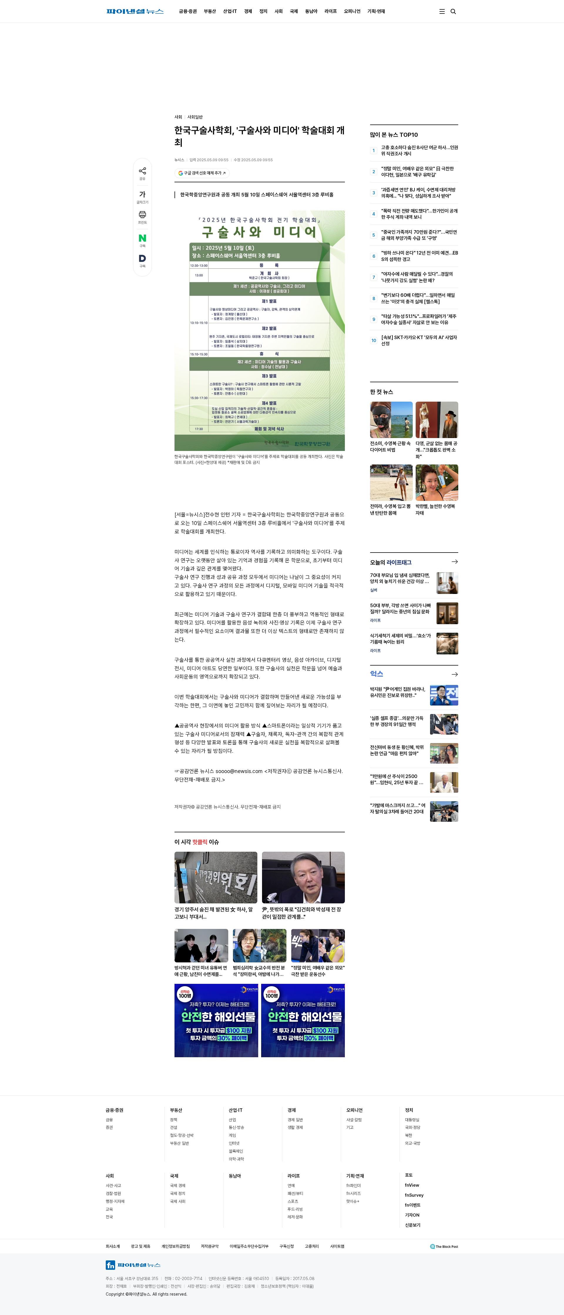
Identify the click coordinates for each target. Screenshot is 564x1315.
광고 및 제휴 (140, 1246)
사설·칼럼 (354, 1119)
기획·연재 (376, 11)
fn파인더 (353, 1185)
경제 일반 (295, 1119)
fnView (412, 1185)
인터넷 (234, 1143)
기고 (349, 1127)
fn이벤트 (413, 1205)
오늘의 (391, 562)
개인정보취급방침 (176, 1246)
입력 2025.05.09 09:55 (209, 160)
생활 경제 (295, 1127)
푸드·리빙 (295, 1209)
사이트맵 (337, 1246)
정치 (263, 11)
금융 (109, 1119)
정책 (173, 1119)
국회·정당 (412, 1127)
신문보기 (412, 1225)
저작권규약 (210, 1246)
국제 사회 (177, 1201)
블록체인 (236, 1151)
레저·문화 (295, 1217)
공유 (142, 179)
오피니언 (352, 11)
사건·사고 (113, 1185)
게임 (232, 1135)
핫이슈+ (353, 1201)
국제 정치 (177, 1193)
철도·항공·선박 (182, 1135)
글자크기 (142, 202)
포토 (409, 1175)
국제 (294, 11)
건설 (173, 1127)
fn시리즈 (353, 1193)
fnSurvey (414, 1195)
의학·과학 (236, 1159)
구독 (142, 246)
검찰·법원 (113, 1193)
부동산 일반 (179, 1143)
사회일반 (195, 117)
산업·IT (230, 11)
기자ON (412, 1215)
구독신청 (287, 1246)
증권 (109, 1127)
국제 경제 (177, 1185)
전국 (109, 1217)
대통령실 (412, 1119)
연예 (291, 1185)
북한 (408, 1135)
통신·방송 (236, 1127)
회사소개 (113, 1246)
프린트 (142, 222)
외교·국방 (412, 1143)
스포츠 (293, 1201)
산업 (232, 1119)
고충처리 (312, 1246)
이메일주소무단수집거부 (249, 1246)
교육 (109, 1209)
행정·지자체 (115, 1201)
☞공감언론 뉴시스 (194, 771)
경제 (248, 11)
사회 (279, 11)
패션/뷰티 (295, 1193)
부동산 (210, 11)
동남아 (311, 11)
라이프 (331, 11)
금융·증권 (188, 11)
